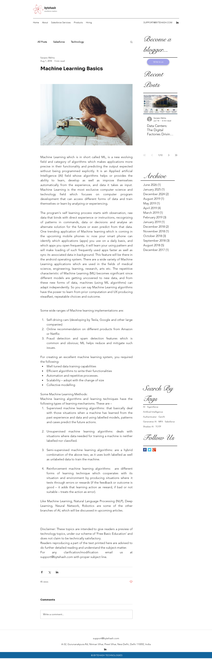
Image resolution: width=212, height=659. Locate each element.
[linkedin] (177, 22)
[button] (131, 42)
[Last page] (176, 155)
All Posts (42, 41)
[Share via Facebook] (41, 572)
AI (144, 406)
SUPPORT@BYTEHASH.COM (157, 22)
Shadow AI (148, 426)
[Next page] (168, 155)
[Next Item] (172, 104)
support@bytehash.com (106, 638)
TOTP (158, 426)
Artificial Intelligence (153, 411)
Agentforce (152, 406)
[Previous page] (152, 155)
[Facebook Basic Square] (145, 449)
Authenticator (150, 416)
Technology (77, 41)
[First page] (144, 155)
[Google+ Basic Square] (154, 449)
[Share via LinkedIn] (57, 572)
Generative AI (150, 421)
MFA (160, 421)
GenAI (161, 416)
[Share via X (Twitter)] (49, 572)
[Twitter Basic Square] (149, 449)
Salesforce (170, 421)
